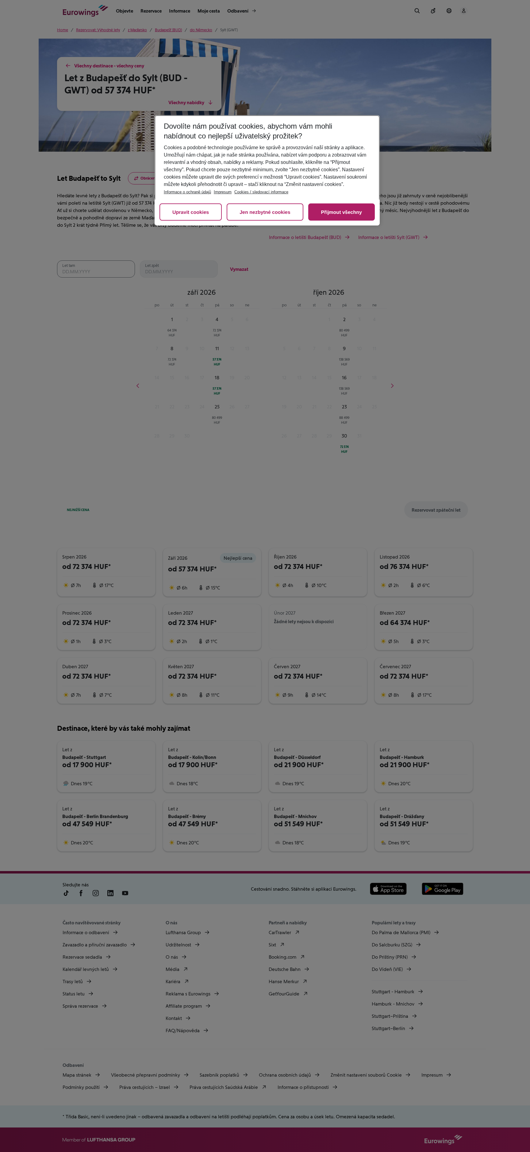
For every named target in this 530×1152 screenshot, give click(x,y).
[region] (267, 170)
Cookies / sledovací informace (261, 192)
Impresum (223, 192)
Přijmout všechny (341, 212)
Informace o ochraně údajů (187, 192)
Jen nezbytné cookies (265, 212)
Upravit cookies (190, 212)
